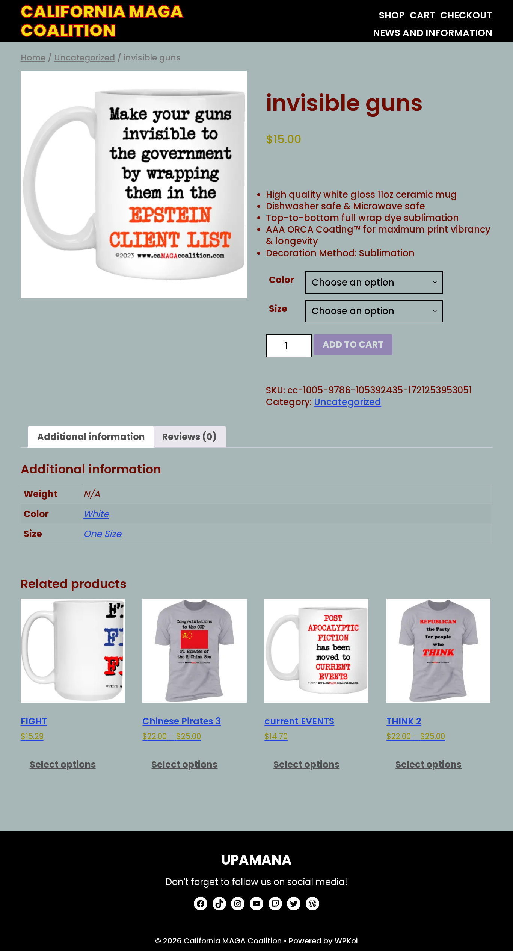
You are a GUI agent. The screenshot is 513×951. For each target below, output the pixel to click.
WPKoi (346, 941)
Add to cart (353, 344)
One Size (102, 534)
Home (33, 58)
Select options (63, 764)
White (96, 514)
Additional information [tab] (91, 437)
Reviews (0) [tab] (189, 437)
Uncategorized (84, 58)
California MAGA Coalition (102, 21)
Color (281, 280)
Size (278, 308)
